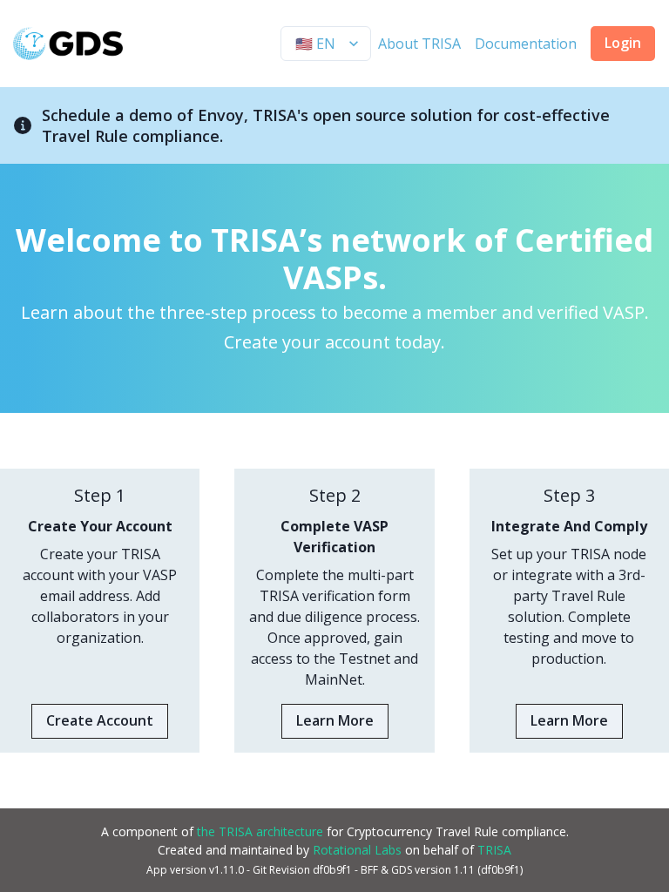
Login (623, 42)
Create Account (99, 720)
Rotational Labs (357, 849)
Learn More (335, 720)
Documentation (526, 43)
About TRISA (419, 43)
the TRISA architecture (260, 831)
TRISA (494, 849)
